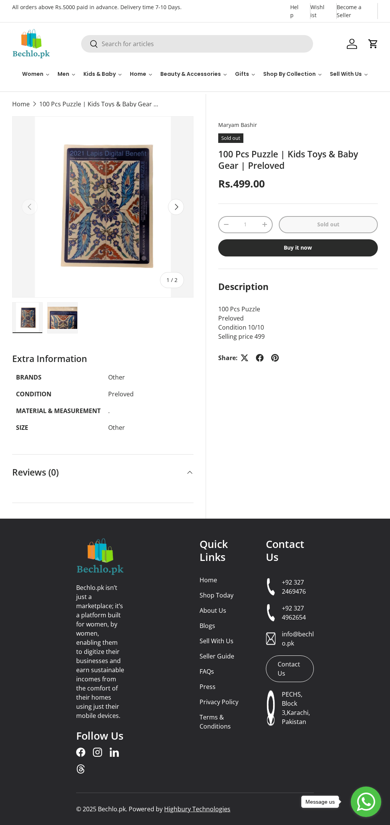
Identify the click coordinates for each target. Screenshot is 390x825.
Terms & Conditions (215, 721)
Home (21, 104)
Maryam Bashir (237, 124)
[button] (373, 43)
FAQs (207, 671)
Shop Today (216, 595)
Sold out (328, 224)
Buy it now (298, 247)
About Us (213, 610)
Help (294, 11)
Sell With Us (216, 641)
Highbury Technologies (197, 809)
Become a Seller (349, 11)
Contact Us (285, 550)
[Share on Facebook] (259, 357)
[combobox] (197, 44)
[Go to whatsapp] (366, 802)
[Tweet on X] (244, 357)
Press (208, 686)
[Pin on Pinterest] (275, 357)
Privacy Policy (219, 702)
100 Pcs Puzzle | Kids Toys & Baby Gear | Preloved (100, 104)
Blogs (207, 626)
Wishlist (317, 11)
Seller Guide (217, 656)
